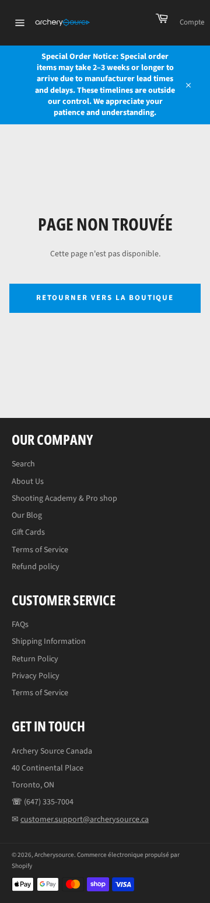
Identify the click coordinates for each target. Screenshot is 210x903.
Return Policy (35, 659)
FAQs (20, 624)
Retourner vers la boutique (105, 297)
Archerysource (54, 854)
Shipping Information (49, 641)
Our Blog (27, 515)
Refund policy (36, 567)
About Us (28, 481)
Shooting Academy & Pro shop (64, 498)
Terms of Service (40, 550)
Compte (192, 22)
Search (23, 464)
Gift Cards (28, 532)
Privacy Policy (36, 676)
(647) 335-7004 (49, 802)
